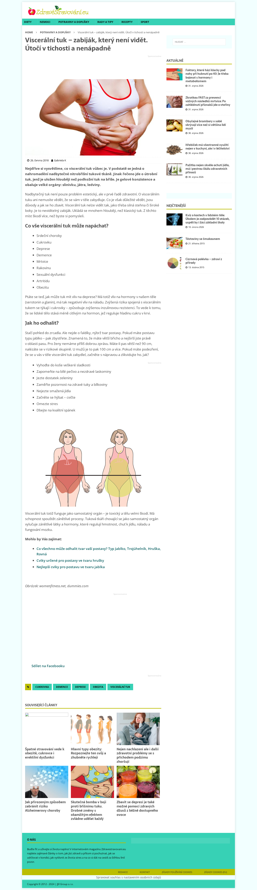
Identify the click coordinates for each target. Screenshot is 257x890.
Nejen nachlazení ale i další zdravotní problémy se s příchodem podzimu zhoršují (138, 755)
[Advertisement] (93, 67)
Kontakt (145, 872)
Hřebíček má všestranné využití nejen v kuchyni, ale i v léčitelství (207, 147)
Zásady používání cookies (177, 872)
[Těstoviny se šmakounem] (174, 243)
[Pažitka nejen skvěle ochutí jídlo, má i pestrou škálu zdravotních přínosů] (174, 169)
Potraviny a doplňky (73, 22)
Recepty (127, 22)
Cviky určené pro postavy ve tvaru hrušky (70, 560)
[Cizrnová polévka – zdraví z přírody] (174, 263)
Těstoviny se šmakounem (203, 239)
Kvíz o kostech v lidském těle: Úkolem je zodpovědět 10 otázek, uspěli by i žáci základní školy (207, 219)
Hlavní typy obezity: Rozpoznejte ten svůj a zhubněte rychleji (88, 753)
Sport (145, 22)
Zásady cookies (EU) (215, 872)
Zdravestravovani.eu (113, 849)
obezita (98, 687)
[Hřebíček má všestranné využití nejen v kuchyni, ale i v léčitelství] (174, 149)
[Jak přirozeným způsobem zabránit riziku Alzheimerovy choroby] (46, 782)
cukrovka (42, 687)
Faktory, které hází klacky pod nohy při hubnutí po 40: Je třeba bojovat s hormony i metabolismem (207, 75)
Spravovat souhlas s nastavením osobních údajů (128, 877)
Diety (28, 22)
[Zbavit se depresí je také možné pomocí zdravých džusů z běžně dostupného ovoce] (138, 782)
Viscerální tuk (120, 687)
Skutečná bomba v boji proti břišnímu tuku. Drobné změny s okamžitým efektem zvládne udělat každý (88, 810)
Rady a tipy (105, 22)
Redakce (123, 872)
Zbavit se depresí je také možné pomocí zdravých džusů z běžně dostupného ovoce (137, 808)
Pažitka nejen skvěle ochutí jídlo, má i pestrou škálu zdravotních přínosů (207, 169)
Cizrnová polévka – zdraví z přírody (204, 261)
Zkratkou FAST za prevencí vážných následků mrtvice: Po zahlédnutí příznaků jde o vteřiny (208, 101)
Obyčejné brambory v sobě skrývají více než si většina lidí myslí (206, 125)
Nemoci (45, 22)
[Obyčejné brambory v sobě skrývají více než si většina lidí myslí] (174, 125)
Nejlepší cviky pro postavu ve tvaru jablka (71, 567)
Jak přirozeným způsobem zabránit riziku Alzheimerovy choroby (45, 806)
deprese (80, 687)
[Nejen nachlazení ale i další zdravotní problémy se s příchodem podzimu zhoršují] (138, 729)
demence (62, 687)
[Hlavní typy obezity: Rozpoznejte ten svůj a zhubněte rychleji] (92, 729)
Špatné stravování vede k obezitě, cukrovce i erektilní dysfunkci (44, 753)
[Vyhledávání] (199, 41)
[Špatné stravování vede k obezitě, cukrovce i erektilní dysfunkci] (46, 729)
